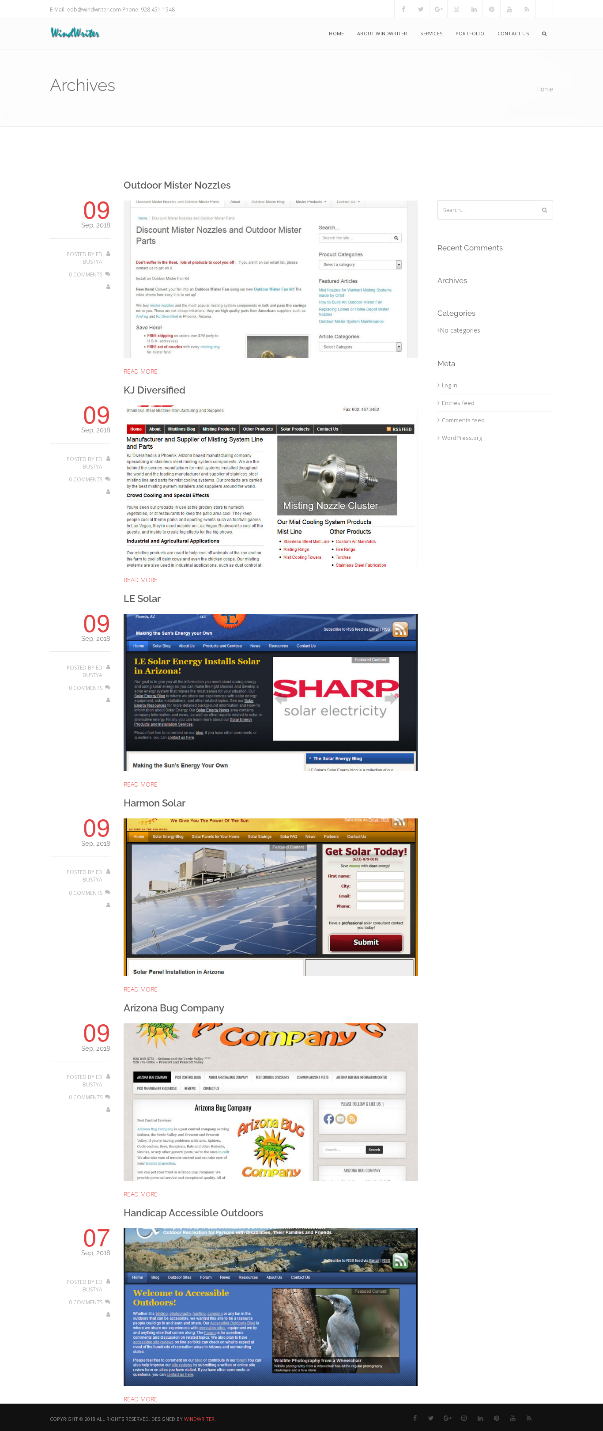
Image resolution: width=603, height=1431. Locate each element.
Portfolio (470, 33)
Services (431, 33)
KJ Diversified (154, 390)
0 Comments (85, 274)
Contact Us (513, 33)
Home (336, 33)
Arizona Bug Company (174, 1008)
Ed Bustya (92, 257)
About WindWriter (382, 33)
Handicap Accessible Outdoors (194, 1213)
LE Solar (142, 598)
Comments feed (463, 420)
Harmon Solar (154, 803)
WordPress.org (462, 438)
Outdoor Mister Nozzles (177, 185)
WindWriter (199, 1419)
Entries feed (458, 403)
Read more (141, 371)
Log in (449, 385)
